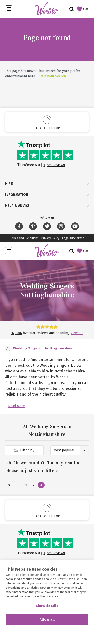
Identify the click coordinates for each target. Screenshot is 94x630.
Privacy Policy (50, 238)
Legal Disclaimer (73, 238)
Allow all (47, 619)
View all (77, 333)
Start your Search (52, 76)
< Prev (9, 485)
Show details (47, 606)
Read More (16, 406)
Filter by (26, 450)
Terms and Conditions (24, 238)
